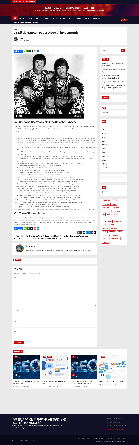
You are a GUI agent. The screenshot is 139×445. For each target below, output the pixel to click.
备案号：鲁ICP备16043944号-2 (116, 429)
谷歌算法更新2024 (115, 238)
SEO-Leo (23, 38)
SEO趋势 (111, 218)
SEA (109, 211)
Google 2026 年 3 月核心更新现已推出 (113, 82)
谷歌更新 (120, 231)
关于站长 (87, 18)
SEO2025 (109, 214)
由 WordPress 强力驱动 (18, 440)
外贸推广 (38, 18)
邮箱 (16, 321)
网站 (15, 331)
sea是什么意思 (116, 211)
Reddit (104, 211)
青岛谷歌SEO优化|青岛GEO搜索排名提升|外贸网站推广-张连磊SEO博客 (69, 8)
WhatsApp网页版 (107, 221)
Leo (35, 440)
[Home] (15, 18)
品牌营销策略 (105, 228)
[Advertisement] (69, 402)
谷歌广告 (105, 231)
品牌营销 (113, 225)
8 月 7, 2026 (18, 386)
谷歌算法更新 (105, 238)
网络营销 (54, 18)
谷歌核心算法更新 (106, 235)
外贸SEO (104, 192)
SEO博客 (116, 214)
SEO (103, 214)
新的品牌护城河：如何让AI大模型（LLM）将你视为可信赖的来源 (81, 382)
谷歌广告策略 (112, 231)
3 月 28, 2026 (105, 384)
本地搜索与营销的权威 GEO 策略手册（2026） (26, 22)
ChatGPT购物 (106, 207)
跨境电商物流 (105, 242)
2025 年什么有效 (106, 200)
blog (15, 29)
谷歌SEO (30, 18)
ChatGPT (113, 204)
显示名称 (17, 311)
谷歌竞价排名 (116, 235)
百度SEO (62, 18)
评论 (16, 277)
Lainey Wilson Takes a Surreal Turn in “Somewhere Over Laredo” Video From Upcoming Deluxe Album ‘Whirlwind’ (60, 237)
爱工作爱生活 (96, 18)
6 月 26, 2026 (76, 386)
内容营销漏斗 (105, 225)
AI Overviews (106, 204)
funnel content (115, 207)
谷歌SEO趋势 (114, 228)
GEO (103, 130)
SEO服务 (79, 18)
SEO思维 (46, 18)
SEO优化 (21, 18)
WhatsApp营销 (117, 221)
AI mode (115, 200)
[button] (121, 20)
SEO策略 (104, 218)
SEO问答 (70, 18)
